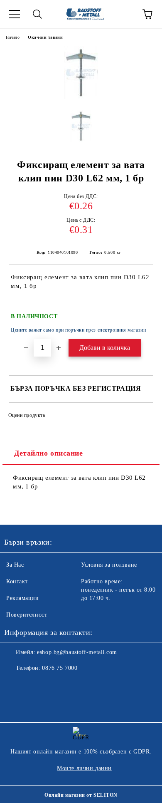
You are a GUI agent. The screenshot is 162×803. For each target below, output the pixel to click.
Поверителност (26, 615)
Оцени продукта (26, 415)
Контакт (17, 581)
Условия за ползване (109, 565)
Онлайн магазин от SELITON (81, 795)
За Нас (15, 565)
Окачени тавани (45, 37)
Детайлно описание (48, 453)
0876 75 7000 (59, 668)
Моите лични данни (84, 768)
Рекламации (22, 598)
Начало (13, 37)
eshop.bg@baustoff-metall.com (77, 652)
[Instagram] (33, 684)
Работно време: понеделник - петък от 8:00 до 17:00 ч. (118, 589)
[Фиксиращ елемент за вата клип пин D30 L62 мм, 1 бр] (81, 97)
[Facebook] (15, 684)
